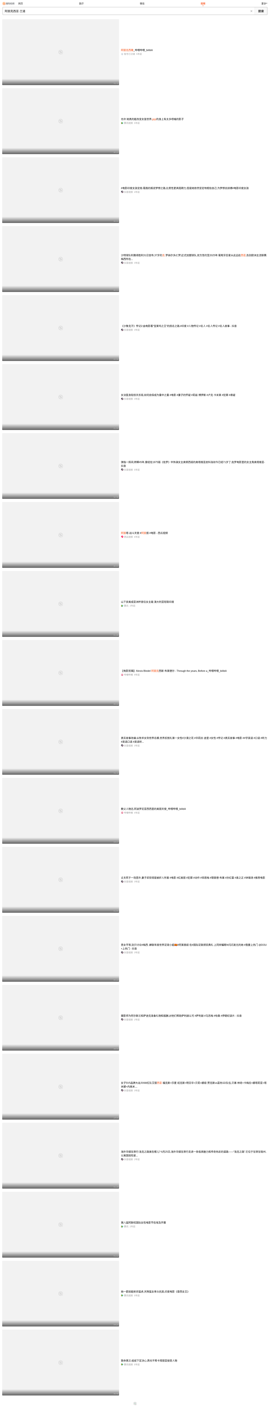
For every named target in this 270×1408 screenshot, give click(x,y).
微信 (142, 3)
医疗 (81, 3)
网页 (20, 3)
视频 (203, 3)
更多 (263, 3)
